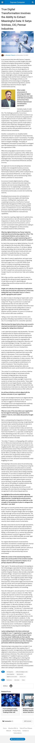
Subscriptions (18, 733)
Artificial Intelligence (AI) (21, 671)
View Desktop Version (18, 739)
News (23, 680)
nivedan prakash (10, 55)
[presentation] (30, 705)
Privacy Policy (17, 730)
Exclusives (9, 680)
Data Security (20, 674)
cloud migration (10, 674)
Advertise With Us (13, 728)
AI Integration (10, 671)
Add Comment (27, 721)
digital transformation (12, 676)
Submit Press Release (26, 728)
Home (5, 728)
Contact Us (25, 730)
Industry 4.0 (22, 676)
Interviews (16, 680)
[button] (2, 2)
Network (8, 730)
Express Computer (17, 2)
